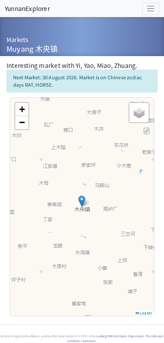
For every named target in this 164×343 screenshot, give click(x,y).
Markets (17, 39)
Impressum (136, 336)
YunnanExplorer (27, 8)
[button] (81, 201)
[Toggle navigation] (150, 9)
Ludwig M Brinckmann (111, 336)
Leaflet (145, 313)
